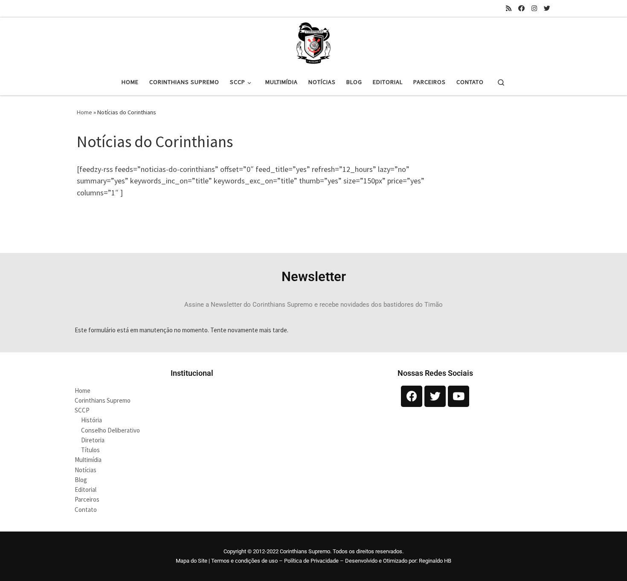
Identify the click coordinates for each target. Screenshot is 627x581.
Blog (81, 480)
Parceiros (87, 499)
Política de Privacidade (311, 561)
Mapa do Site (191, 561)
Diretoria (92, 440)
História (91, 420)
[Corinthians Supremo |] (313, 42)
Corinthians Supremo (103, 400)
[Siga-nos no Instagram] (534, 8)
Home (84, 112)
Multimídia (88, 460)
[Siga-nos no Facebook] (521, 8)
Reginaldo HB (435, 561)
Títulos (90, 450)
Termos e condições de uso (244, 561)
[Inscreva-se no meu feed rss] (508, 8)
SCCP (82, 410)
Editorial (85, 489)
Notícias (85, 470)
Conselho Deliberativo (110, 430)
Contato (86, 509)
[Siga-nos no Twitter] (547, 8)
